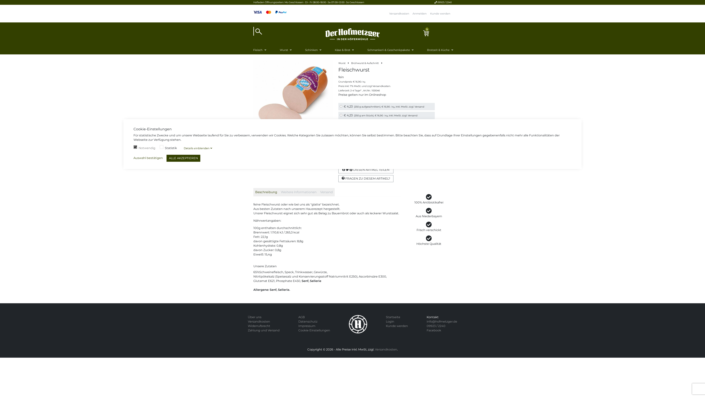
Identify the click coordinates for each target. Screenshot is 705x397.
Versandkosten (399, 13)
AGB (301, 317)
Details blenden (196, 148)
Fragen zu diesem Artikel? (367, 178)
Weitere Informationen (299, 192)
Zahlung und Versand (264, 330)
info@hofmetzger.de (442, 321)
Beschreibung (266, 192)
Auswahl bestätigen (148, 158)
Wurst (284, 50)
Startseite (393, 317)
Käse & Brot (342, 50)
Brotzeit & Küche (438, 50)
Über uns (254, 317)
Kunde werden (440, 13)
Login (390, 321)
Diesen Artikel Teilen (370, 169)
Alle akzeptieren (183, 158)
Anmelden (420, 13)
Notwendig (147, 148)
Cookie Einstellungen (314, 330)
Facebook (434, 330)
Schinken (311, 50)
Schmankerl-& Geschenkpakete (388, 50)
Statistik (171, 148)
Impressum (306, 326)
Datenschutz (307, 321)
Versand (419, 106)
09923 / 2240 (444, 2)
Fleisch (258, 50)
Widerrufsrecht (259, 326)
